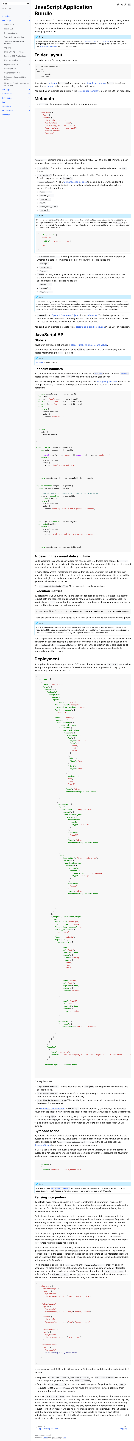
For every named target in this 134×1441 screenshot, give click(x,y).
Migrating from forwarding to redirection (16, 84)
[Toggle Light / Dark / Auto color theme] (125, 4)
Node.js (88, 41)
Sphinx (45, 1438)
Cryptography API (12, 73)
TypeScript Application (14, 37)
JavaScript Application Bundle (14, 42)
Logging (7, 47)
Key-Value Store (11, 64)
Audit (4, 102)
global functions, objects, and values (89, 345)
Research (6, 115)
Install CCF (8, 29)
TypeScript (105, 41)
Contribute (6, 106)
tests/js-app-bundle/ (88, 91)
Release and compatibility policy (15, 78)
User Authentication (12, 60)
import (51, 86)
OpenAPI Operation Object (65, 315)
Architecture (7, 110)
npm (94, 41)
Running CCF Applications (15, 56)
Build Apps (6, 20)
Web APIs (40, 362)
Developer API (10, 68)
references (92, 315)
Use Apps (6, 89)
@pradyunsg (56, 1438)
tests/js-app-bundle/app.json (90, 326)
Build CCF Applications (14, 52)
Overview (6, 16)
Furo (64, 1438)
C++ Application (11, 33)
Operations (7, 94)
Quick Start (9, 24)
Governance (7, 98)
